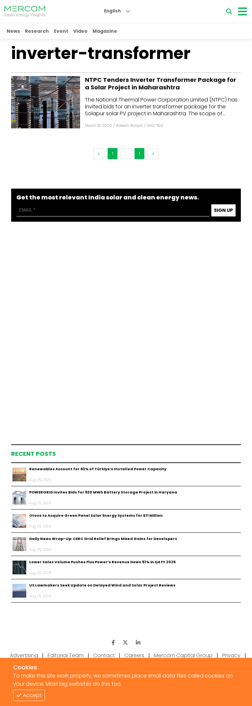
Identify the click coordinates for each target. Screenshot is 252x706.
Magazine (105, 31)
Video (80, 31)
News (13, 31)
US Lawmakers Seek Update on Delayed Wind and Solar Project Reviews (102, 585)
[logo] (25, 11)
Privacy (231, 655)
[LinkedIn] (138, 642)
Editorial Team (66, 655)
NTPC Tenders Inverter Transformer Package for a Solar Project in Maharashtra (160, 83)
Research (37, 31)
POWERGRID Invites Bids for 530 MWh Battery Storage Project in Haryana (103, 492)
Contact (104, 655)
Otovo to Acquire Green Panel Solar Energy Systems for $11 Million (96, 515)
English (112, 11)
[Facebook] (45, 102)
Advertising (24, 655)
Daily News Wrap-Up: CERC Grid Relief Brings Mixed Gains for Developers (103, 538)
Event (61, 31)
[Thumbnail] (19, 474)
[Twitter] (125, 642)
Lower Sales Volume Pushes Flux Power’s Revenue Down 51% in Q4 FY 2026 (102, 562)
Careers (134, 655)
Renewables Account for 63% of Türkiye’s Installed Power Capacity (97, 469)
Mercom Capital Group (183, 655)
